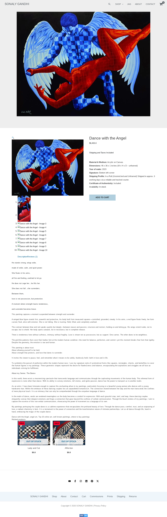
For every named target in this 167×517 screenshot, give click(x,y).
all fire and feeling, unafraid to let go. (27, 278)
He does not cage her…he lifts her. (26, 283)
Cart (84, 496)
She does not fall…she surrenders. (26, 288)
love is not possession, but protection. (27, 299)
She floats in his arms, (21, 273)
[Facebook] (75, 481)
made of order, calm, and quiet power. (27, 268)
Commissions (96, 496)
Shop (54, 496)
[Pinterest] (92, 481)
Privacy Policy (100, 506)
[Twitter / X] (97, 481)
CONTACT (150, 4)
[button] (109, 4)
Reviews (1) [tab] (32, 256)
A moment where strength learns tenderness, (30, 304)
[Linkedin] (86, 481)
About (138, 4)
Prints (110, 496)
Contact (74, 496)
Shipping (121, 496)
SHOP (118, 4)
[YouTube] (69, 481)
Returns (133, 496)
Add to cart (102, 197)
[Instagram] (81, 481)
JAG (129, 4)
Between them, (18, 294)
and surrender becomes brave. (24, 309)
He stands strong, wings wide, (24, 263)
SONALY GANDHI (17, 4)
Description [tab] (22, 256)
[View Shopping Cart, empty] (161, 4)
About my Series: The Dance (23, 373)
